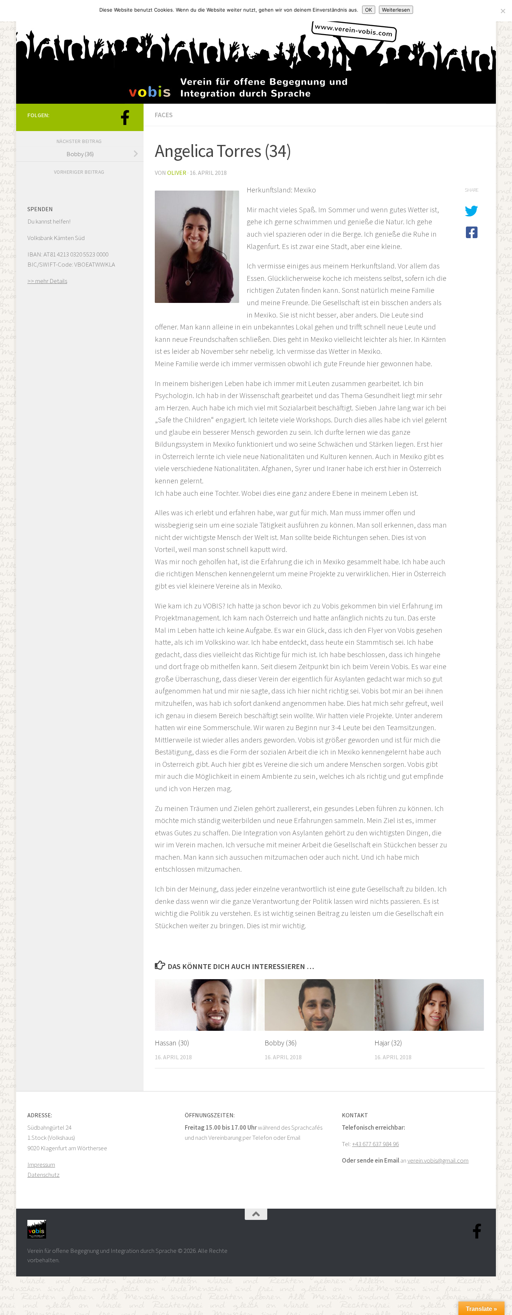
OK (368, 10)
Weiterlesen (396, 10)
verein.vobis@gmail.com (438, 1160)
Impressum (41, 1164)
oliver (176, 172)
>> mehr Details (47, 281)
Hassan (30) (172, 1042)
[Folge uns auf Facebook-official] (124, 117)
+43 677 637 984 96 (375, 1144)
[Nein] (502, 11)
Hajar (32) (388, 1042)
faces (164, 114)
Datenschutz (43, 1174)
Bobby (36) (281, 1042)
